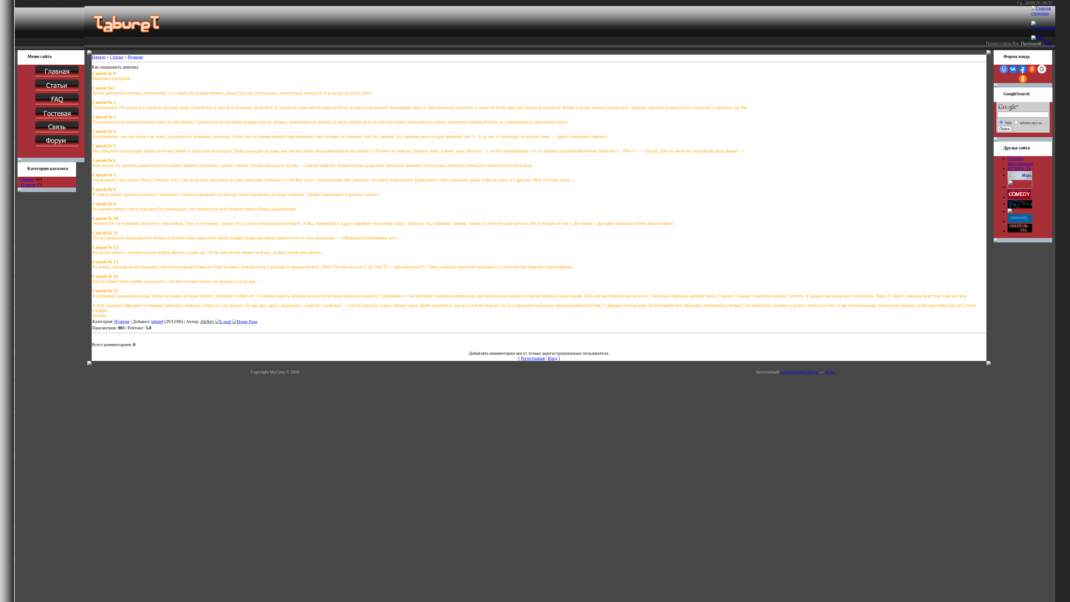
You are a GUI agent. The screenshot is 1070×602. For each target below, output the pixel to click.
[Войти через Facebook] (1022, 69)
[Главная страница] (1043, 13)
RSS (1048, 43)
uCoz (829, 372)
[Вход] (1038, 37)
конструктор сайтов (799, 372)
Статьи (116, 57)
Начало (98, 57)
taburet (157, 321)
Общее (27, 179)
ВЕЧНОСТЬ (1019, 168)
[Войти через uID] (1004, 69)
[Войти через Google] (1041, 69)
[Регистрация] (1043, 27)
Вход (552, 358)
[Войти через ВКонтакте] (1013, 69)
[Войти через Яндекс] (1032, 69)
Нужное (28, 184)
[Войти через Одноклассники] (1023, 79)
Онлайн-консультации (1020, 161)
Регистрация (533, 358)
